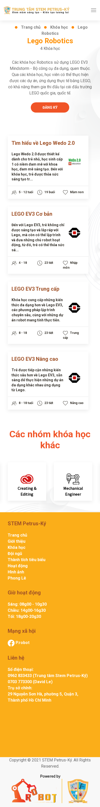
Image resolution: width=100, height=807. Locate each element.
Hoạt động (18, 565)
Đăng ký (50, 107)
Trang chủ (31, 27)
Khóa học (59, 27)
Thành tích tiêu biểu (26, 559)
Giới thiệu (16, 541)
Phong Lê (17, 578)
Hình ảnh (16, 572)
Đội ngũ (15, 553)
